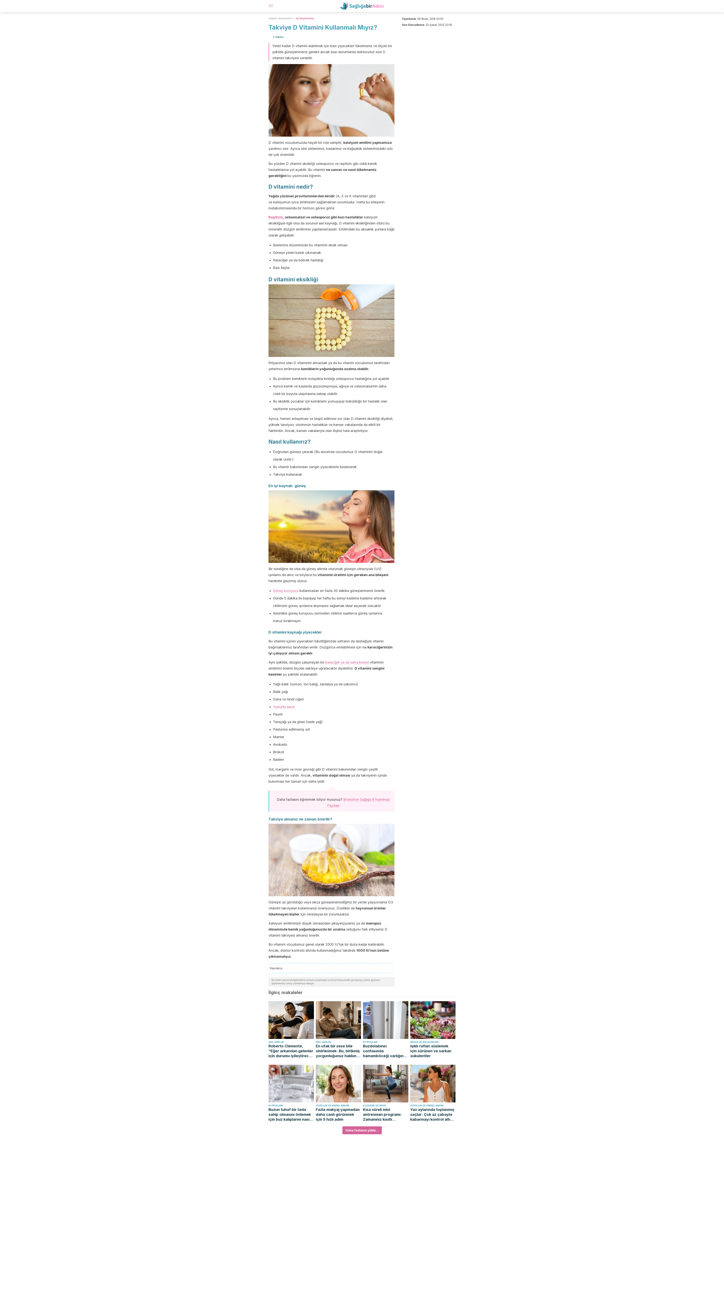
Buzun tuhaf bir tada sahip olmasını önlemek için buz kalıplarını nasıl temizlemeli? (289, 1114)
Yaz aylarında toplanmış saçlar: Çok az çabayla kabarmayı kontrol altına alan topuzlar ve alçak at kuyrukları (432, 1114)
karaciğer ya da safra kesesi (347, 662)
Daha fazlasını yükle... (362, 1130)
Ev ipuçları (370, 1042)
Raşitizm (275, 217)
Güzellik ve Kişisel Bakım (332, 1105)
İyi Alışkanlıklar (305, 18)
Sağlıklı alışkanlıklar (280, 18)
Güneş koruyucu (285, 591)
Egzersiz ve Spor (374, 1105)
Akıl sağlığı (276, 1042)
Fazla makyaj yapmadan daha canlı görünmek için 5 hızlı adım (338, 1114)
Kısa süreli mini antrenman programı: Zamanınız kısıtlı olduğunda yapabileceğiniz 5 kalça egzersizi (384, 1114)
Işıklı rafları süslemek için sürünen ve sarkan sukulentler (430, 1051)
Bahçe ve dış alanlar (424, 1042)
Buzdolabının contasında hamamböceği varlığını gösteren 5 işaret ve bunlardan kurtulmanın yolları (383, 1051)
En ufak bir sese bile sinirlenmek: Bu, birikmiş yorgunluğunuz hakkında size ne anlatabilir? (338, 1051)
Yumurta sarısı (284, 707)
